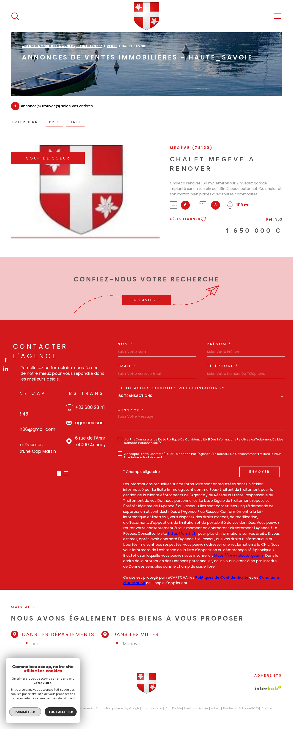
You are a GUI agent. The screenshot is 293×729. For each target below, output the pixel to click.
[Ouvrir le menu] (278, 16)
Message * (131, 410)
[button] (59, 473)
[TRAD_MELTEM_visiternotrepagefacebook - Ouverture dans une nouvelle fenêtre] (5, 360)
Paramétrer (25, 712)
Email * (127, 365)
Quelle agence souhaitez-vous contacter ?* (171, 388)
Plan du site (173, 708)
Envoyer (259, 471)
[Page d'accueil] (147, 16)
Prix (54, 122)
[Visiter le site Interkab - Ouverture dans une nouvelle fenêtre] (268, 688)
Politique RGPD (249, 708)
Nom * (125, 344)
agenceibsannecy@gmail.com (62, 423)
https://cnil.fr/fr (182, 533)
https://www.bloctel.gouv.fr (238, 555)
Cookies (267, 708)
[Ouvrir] (15, 16)
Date (75, 122)
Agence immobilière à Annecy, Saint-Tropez (62, 46)
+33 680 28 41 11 (46, 407)
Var (36, 644)
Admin (215, 708)
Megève (131, 644)
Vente (112, 46)
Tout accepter (61, 712)
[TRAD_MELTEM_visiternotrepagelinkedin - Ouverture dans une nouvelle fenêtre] (5, 369)
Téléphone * (223, 365)
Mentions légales (196, 708)
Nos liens (229, 708)
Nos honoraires (152, 708)
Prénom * (219, 344)
